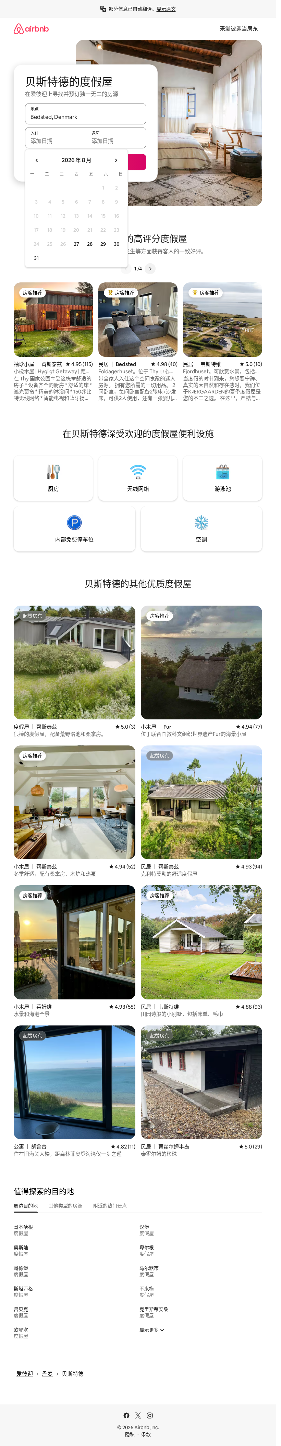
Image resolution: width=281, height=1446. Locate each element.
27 (76, 244)
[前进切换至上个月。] (37, 160)
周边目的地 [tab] (26, 1206)
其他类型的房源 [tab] (65, 1206)
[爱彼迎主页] (31, 28)
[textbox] (55, 141)
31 (36, 258)
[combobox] (85, 117)
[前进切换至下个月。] (116, 160)
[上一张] (126, 268)
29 (103, 244)
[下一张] (150, 268)
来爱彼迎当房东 (239, 28)
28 (90, 244)
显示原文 (166, 9)
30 (117, 244)
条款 (146, 1434)
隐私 (130, 1434)
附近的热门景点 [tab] (110, 1206)
